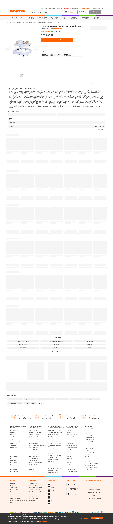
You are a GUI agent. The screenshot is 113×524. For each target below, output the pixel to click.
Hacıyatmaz (68, 432)
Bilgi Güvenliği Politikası (15, 496)
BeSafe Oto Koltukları (70, 469)
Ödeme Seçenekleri (33, 496)
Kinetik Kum (68, 462)
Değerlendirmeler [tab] (44, 84)
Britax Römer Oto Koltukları (34, 467)
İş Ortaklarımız (13, 485)
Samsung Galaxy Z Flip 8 (90, 465)
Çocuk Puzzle (69, 451)
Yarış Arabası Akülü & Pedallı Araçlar (55, 432)
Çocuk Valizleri (69, 456)
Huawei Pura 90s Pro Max (90, 441)
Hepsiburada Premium (86, 8)
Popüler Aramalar (88, 433)
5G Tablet (87, 454)
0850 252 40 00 (94, 492)
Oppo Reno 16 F (88, 459)
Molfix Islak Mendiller (33, 454)
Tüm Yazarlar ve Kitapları (90, 431)
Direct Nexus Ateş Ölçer (34, 469)
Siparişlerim (40, 8)
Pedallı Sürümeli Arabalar (71, 447)
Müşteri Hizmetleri (76, 8)
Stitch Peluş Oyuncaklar (53, 434)
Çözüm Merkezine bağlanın (94, 484)
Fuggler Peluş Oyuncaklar (53, 457)
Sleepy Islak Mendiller (33, 430)
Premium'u (19, 12)
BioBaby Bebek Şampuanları (35, 456)
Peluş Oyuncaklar (14, 439)
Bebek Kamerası (13, 467)
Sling (67, 460)
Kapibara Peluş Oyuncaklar (53, 466)
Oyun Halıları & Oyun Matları (72, 434)
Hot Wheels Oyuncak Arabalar (35, 432)
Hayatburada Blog (32, 483)
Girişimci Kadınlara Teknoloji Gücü (36, 491)
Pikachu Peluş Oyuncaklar (53, 436)
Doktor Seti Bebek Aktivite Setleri (54, 443)
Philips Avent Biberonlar (34, 434)
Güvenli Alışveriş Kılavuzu (15, 498)
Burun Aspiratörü (13, 469)
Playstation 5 (87, 450)
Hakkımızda (12, 483)
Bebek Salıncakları (14, 471)
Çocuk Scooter (13, 432)
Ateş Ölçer (12, 449)
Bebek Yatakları (13, 462)
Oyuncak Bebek (69, 449)
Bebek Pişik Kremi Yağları (15, 441)
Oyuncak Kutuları (70, 441)
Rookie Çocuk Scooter (33, 447)
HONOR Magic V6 (89, 469)
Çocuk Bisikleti (13, 436)
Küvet (11, 458)
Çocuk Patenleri (13, 443)
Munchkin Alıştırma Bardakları (35, 443)
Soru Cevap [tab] (68, 84)
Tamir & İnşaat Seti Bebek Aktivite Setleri (56, 453)
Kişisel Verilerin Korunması (15, 494)
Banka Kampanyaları (33, 498)
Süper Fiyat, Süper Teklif (50, 8)
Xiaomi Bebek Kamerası (34, 460)
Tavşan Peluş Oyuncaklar (53, 459)
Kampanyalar (59, 8)
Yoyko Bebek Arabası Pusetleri (35, 462)
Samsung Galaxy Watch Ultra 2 (91, 467)
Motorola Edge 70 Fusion (90, 452)
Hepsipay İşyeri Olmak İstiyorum (35, 487)
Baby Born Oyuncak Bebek (72, 471)
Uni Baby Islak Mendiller (34, 458)
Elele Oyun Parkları (33, 471)
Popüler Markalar (88, 435)
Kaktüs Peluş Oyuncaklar (53, 448)
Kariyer (11, 491)
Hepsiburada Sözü (89, 428)
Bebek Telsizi (69, 467)
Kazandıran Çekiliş (89, 448)
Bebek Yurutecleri (14, 454)
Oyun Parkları (13, 434)
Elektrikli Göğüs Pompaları (53, 451)
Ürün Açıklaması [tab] (18, 84)
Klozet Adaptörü (69, 464)
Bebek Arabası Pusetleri (15, 430)
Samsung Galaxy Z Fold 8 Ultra (91, 463)
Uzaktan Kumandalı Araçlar (72, 436)
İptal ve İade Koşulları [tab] (93, 84)
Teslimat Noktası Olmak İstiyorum (36, 494)
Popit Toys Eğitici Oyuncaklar (35, 464)
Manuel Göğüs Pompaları (53, 463)
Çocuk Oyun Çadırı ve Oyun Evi (72, 445)
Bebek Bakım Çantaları (15, 451)
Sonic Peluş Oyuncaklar (52, 472)
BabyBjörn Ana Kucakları (34, 439)
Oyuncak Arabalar (14, 447)
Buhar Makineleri (13, 456)
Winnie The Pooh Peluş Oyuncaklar (55, 455)
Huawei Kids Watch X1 (89, 439)
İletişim (11, 502)
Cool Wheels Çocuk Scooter (35, 451)
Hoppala (68, 454)
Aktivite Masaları (69, 439)
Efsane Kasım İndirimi (89, 437)
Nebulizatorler (13, 464)
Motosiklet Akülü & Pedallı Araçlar (54, 430)
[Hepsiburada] (17, 11)
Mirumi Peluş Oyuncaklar (53, 439)
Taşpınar (44, 26)
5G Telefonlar (88, 456)
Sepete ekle (58, 40)
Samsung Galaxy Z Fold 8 (90, 461)
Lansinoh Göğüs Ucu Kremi (34, 449)
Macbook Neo (88, 446)
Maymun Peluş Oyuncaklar (53, 441)
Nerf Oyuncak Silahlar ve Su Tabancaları (37, 445)
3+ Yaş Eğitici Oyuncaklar (53, 470)
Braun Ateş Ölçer (32, 441)
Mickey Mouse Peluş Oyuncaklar (54, 468)
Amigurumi (68, 430)
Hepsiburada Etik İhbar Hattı (94, 498)
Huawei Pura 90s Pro (89, 443)
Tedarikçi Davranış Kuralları (34, 489)
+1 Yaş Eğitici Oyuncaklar (53, 461)
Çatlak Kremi (69, 458)
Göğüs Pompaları (13, 460)
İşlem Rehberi (32, 500)
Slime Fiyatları (13, 445)
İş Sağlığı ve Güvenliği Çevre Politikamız (18, 500)
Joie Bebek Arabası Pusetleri (35, 436)
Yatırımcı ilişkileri (13, 487)
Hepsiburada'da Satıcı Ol (98, 8)
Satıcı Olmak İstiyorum (33, 485)
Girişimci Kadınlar (67, 8)
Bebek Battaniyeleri (70, 443)
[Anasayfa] (7, 22)
